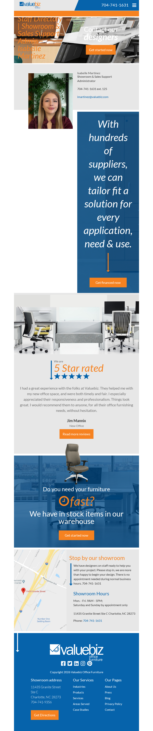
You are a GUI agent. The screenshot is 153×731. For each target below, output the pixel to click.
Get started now (101, 50)
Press (108, 692)
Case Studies (81, 709)
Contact (110, 709)
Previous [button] (11, 373)
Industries (79, 686)
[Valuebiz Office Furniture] (27, 4)
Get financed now (108, 282)
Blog (107, 698)
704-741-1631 (92, 620)
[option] (76, 373)
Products (78, 692)
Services (78, 698)
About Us (110, 686)
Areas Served (81, 704)
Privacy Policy (113, 704)
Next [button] (142, 373)
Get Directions (44, 715)
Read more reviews (76, 434)
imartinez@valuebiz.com (92, 97)
